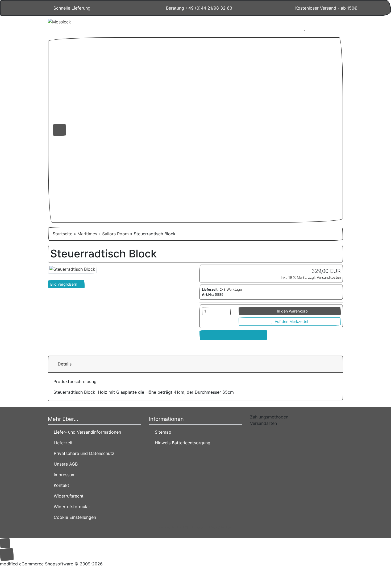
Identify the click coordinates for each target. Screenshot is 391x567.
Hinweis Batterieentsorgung (181, 442)
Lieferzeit (62, 442)
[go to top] (5, 542)
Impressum (63, 474)
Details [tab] (65, 364)
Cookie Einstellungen (73, 517)
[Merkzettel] (304, 27)
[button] (288, 27)
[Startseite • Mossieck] (94, 25)
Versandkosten (329, 278)
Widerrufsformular (70, 506)
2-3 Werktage (231, 289)
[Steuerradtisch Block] (72, 268)
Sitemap (161, 432)
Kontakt (60, 485)
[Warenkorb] (320, 27)
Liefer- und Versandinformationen (86, 432)
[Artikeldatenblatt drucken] (233, 335)
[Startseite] (274, 27)
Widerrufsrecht (67, 496)
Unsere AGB (64, 464)
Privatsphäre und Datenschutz (82, 453)
